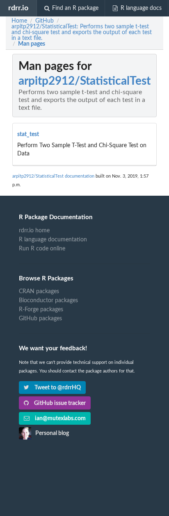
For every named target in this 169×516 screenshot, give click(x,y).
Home (19, 21)
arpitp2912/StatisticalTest (84, 81)
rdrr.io (18, 8)
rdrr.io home (34, 231)
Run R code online (42, 249)
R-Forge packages (41, 309)
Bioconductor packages (48, 300)
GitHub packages (40, 319)
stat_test (28, 134)
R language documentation (53, 240)
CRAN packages (39, 291)
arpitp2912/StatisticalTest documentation (53, 176)
